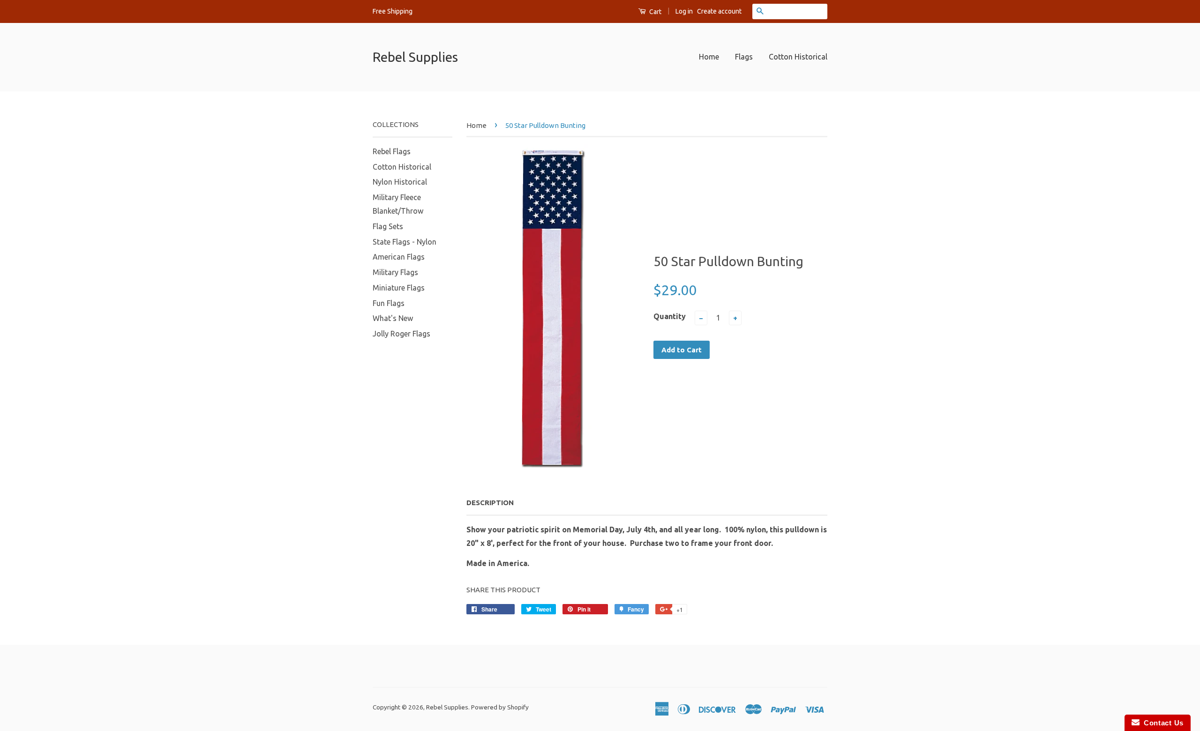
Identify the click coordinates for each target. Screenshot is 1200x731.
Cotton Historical (798, 56)
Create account (719, 11)
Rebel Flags (392, 151)
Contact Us (1162, 723)
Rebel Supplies (415, 57)
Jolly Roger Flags (401, 333)
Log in (684, 11)
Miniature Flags (399, 287)
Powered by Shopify (500, 707)
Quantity (669, 316)
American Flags (399, 257)
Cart (654, 11)
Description (490, 503)
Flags (744, 56)
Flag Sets (388, 226)
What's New (393, 318)
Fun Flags (389, 303)
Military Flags (395, 272)
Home (709, 56)
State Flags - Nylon (404, 242)
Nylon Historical (400, 182)
